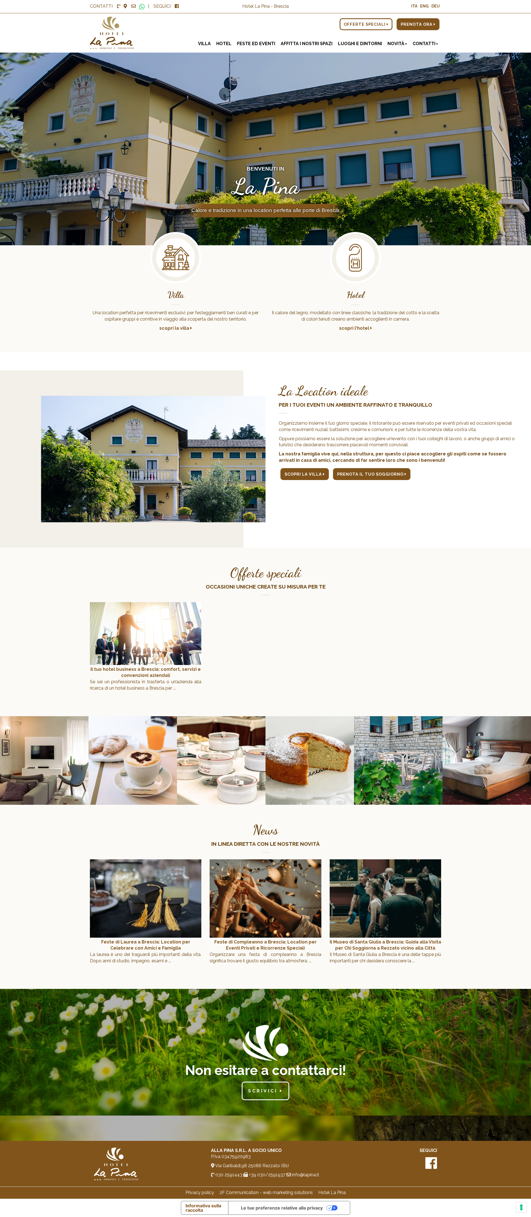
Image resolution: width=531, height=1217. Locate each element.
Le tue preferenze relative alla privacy (282, 1208)
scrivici (264, 1091)
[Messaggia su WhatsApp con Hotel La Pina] (142, 6)
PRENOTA (417, 24)
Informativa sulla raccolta (203, 1208)
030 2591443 (228, 1174)
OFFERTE (365, 24)
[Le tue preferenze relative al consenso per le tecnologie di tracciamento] (521, 1207)
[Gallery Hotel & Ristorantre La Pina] (44, 760)
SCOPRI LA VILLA (304, 474)
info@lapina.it (305, 1174)
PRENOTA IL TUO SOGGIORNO (371, 474)
